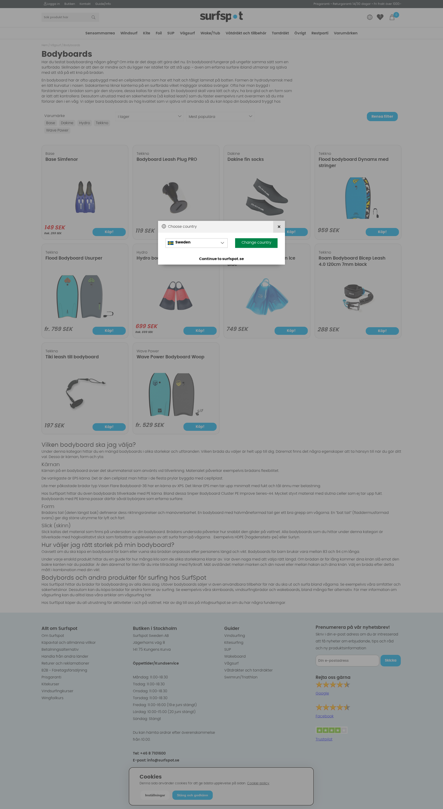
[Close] (279, 227)
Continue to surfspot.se (221, 259)
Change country (256, 242)
